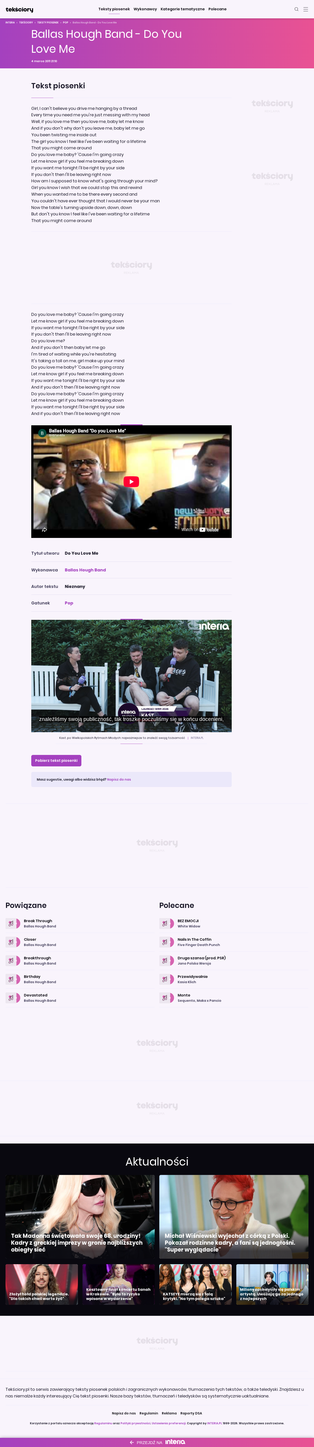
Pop (65, 22)
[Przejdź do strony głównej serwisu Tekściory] (19, 9)
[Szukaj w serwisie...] (296, 9)
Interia (10, 22)
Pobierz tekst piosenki (56, 760)
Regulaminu (103, 1423)
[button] (114, 9)
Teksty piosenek (48, 22)
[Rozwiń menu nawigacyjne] (305, 9)
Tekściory (26, 22)
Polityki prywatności (135, 1423)
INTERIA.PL (214, 1423)
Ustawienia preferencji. (169, 1423)
